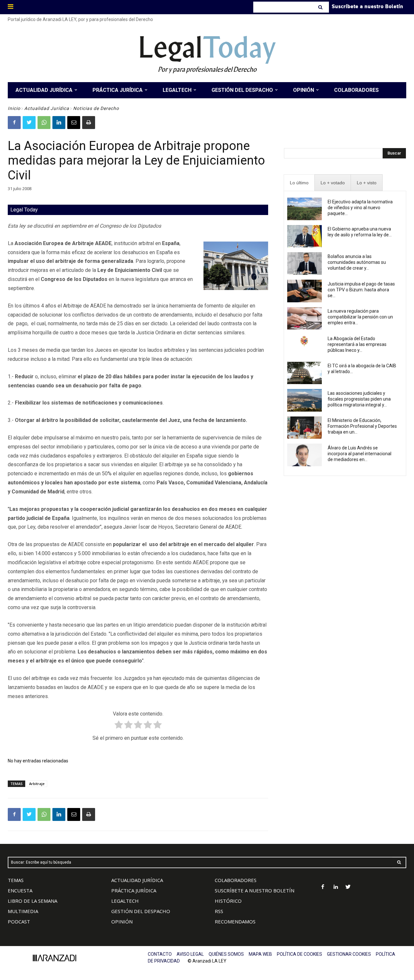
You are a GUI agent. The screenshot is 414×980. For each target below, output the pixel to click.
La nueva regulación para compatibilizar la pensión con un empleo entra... (360, 316)
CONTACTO (160, 954)
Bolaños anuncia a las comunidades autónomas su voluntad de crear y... (357, 262)
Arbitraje (37, 783)
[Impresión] (88, 122)
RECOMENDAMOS (235, 921)
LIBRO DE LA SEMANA (32, 901)
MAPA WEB (260, 954)
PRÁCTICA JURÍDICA (133, 890)
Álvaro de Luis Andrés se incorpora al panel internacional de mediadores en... (359, 453)
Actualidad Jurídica (46, 108)
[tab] (299, 182)
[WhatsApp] (44, 122)
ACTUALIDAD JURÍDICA (137, 880)
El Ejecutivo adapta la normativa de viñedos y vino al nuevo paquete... (360, 207)
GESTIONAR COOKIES (349, 954)
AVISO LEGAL (190, 954)
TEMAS (16, 880)
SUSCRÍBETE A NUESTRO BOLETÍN (254, 890)
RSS (219, 911)
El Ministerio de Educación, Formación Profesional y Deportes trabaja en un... (362, 426)
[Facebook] (14, 122)
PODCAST (19, 921)
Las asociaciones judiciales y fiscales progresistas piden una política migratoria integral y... (359, 399)
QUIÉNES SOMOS (226, 954)
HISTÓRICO (228, 901)
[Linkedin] (58, 122)
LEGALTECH (125, 901)
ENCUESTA (20, 890)
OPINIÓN (122, 921)
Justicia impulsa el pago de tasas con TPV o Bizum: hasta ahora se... (361, 289)
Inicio (14, 108)
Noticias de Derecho (96, 108)
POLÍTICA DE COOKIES (299, 954)
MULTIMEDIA (23, 911)
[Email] (73, 122)
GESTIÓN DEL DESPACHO (140, 911)
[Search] (321, 7)
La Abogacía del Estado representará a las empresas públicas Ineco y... (357, 344)
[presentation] (299, 182)
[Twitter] (29, 122)
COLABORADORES (235, 880)
